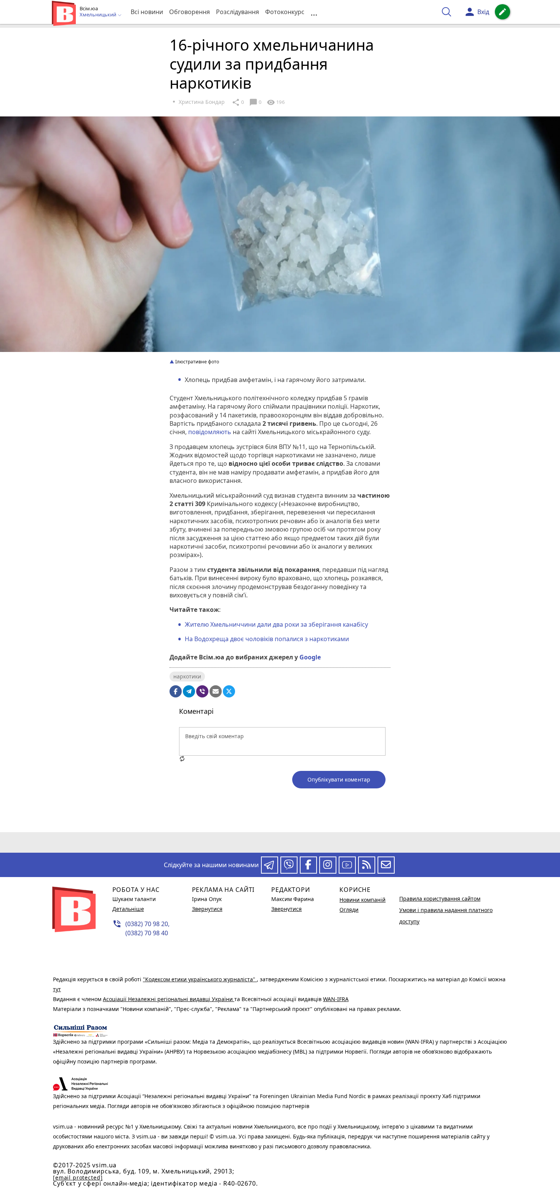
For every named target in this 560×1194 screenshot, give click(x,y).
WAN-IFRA (336, 999)
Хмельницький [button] (98, 15)
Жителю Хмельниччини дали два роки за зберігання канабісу (276, 624)
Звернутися (207, 908)
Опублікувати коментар (338, 779)
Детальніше (128, 908)
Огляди (348, 909)
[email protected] (77, 1177)
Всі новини (147, 12)
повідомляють (209, 432)
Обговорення (189, 12)
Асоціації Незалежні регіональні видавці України (168, 999)
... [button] (313, 12)
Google (310, 657)
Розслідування (237, 12)
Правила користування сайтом (439, 898)
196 (275, 102)
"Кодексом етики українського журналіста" (200, 979)
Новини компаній (362, 899)
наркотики (187, 676)
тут (57, 989)
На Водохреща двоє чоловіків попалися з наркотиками (267, 639)
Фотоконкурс (284, 12)
